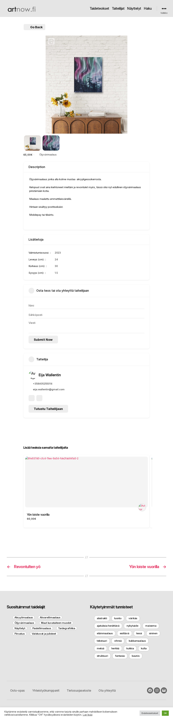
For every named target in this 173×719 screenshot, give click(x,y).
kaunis (135, 655)
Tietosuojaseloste (79, 690)
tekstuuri (102, 640)
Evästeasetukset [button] (150, 713)
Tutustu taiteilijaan (48, 409)
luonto (117, 618)
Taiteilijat (118, 8)
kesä (139, 633)
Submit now (43, 339)
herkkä (115, 648)
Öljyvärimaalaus (48, 154)
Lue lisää (87, 714)
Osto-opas (17, 690)
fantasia (120, 655)
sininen (153, 633)
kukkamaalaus (137, 640)
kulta (144, 648)
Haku (148, 8)
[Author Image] (142, 507)
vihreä (118, 640)
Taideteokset (99, 8)
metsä (100, 648)
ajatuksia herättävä (108, 625)
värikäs (133, 618)
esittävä (124, 633)
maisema (150, 625)
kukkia (130, 648)
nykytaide (132, 625)
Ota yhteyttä (107, 690)
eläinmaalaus (105, 633)
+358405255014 (42, 383)
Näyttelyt (134, 8)
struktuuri (102, 655)
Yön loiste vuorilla (38, 514)
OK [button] (165, 713)
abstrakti (102, 618)
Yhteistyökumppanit (45, 690)
